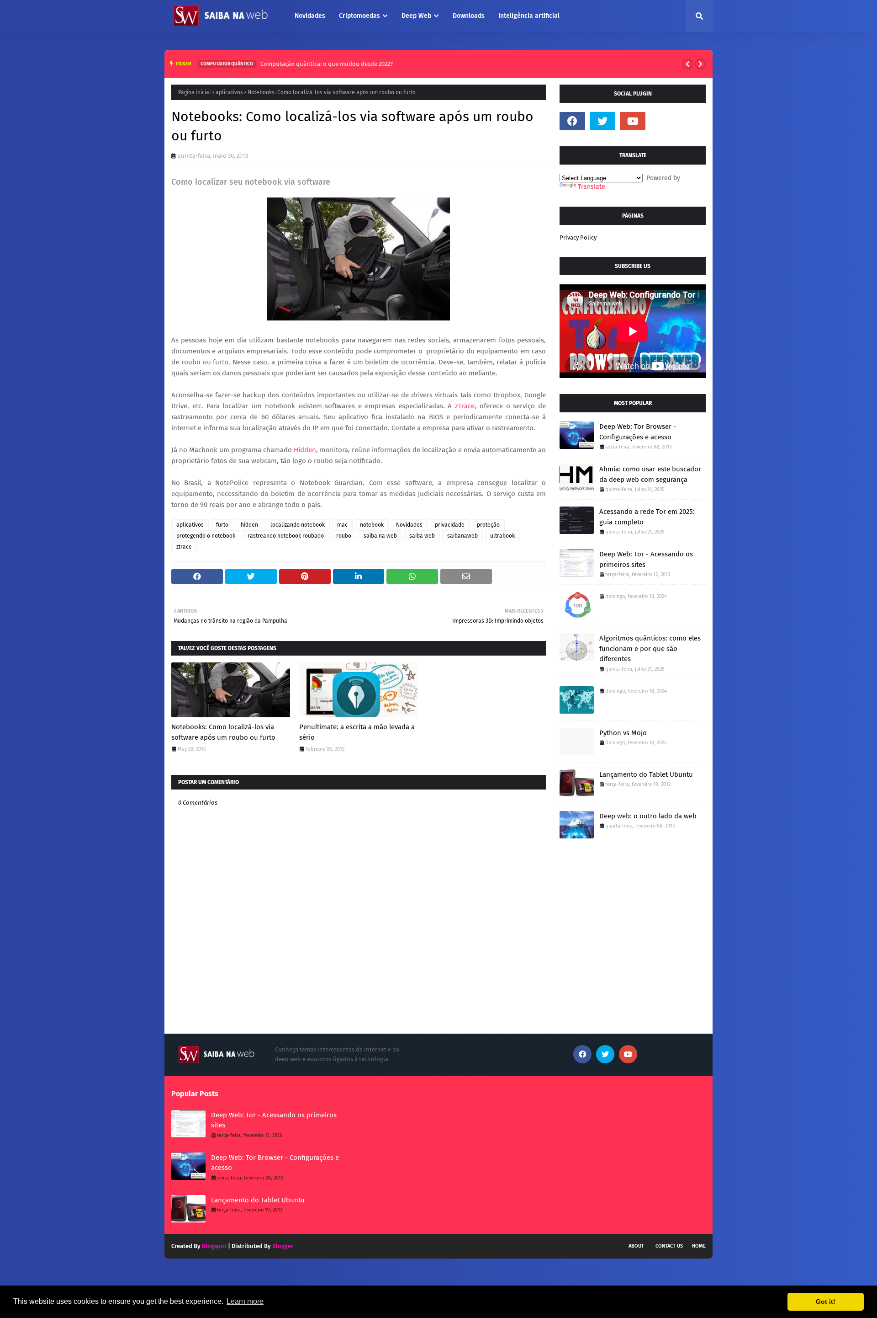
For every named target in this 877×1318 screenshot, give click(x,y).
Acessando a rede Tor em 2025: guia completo (647, 516)
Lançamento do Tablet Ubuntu (646, 774)
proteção (488, 525)
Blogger (282, 1246)
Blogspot (214, 1246)
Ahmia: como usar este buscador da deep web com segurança (650, 474)
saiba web (422, 536)
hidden (249, 525)
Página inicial (194, 92)
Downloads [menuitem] (469, 16)
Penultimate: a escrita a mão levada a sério (357, 732)
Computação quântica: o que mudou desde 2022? (325, 63)
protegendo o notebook (205, 536)
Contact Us (669, 1246)
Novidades (409, 525)
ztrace (184, 547)
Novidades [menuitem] (310, 16)
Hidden (305, 450)
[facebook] (572, 121)
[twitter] (602, 121)
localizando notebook (297, 525)
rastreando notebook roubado (286, 536)
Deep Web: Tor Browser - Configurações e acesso (637, 431)
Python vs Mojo (623, 733)
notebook (372, 525)
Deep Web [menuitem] (416, 16)
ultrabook (502, 536)
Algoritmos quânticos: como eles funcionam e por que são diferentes (650, 648)
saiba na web (380, 536)
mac (342, 525)
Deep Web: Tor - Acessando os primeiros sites (646, 559)
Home (699, 1246)
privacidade (450, 525)
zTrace (465, 406)
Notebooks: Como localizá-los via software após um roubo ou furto (223, 732)
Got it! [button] (825, 1301)
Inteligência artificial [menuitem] (529, 16)
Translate (591, 187)
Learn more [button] (245, 1301)
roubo (343, 536)
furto (222, 525)
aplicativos (229, 92)
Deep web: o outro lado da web (648, 816)
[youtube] (632, 121)
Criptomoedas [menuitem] (359, 16)
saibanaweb (462, 536)
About (636, 1246)
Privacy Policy (578, 237)
